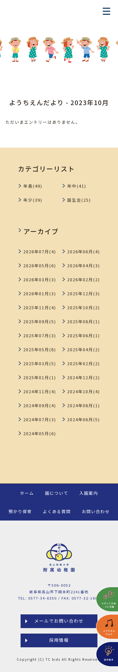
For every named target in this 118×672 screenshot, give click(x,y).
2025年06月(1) (83, 335)
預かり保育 (20, 511)
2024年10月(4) (83, 391)
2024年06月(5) (83, 419)
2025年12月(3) (83, 293)
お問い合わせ (96, 511)
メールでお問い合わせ (59, 620)
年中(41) (76, 186)
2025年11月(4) (39, 307)
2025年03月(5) (39, 363)
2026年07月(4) (39, 251)
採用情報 (59, 640)
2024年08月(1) (83, 405)
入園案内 (88, 493)
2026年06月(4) (83, 251)
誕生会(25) (79, 200)
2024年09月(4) (39, 405)
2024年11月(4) (39, 391)
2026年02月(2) (83, 279)
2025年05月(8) (39, 349)
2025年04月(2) (83, 349)
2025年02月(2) (83, 363)
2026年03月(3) (39, 279)
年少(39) (32, 200)
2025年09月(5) (39, 321)
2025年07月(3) (39, 335)
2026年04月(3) (83, 265)
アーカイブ (41, 231)
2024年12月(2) (83, 377)
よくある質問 (57, 511)
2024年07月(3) (39, 419)
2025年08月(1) (83, 321)
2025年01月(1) (39, 377)
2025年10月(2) (83, 307)
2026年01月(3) (39, 293)
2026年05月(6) (39, 265)
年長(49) (32, 186)
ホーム (27, 493)
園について (56, 493)
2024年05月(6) (39, 433)
